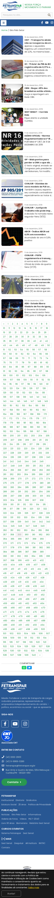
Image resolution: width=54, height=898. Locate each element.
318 (17, 508)
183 (37, 422)
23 (27, 332)
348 (35, 526)
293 (33, 491)
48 (36, 345)
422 (47, 573)
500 (43, 629)
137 (11, 397)
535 (47, 650)
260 (48, 470)
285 (27, 487)
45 (17, 345)
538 (19, 655)
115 (10, 384)
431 (19, 581)
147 (32, 401)
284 (19, 487)
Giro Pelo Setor (19, 814)
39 (28, 341)
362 (40, 534)
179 (11, 422)
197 (38, 431)
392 (19, 556)
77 (16, 362)
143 (4, 401)
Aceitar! (11, 893)
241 (4, 461)
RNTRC (42, 843)
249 (20, 465)
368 (34, 538)
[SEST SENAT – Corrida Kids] (27, 125)
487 (36, 620)
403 (5, 564)
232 (40, 452)
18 (47, 328)
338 (12, 521)
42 (46, 341)
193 (11, 431)
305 (19, 500)
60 (10, 354)
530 (12, 650)
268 (5, 478)
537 (12, 655)
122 (4, 388)
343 (48, 521)
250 (27, 465)
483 (5, 620)
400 (27, 560)
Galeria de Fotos (9, 818)
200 (12, 435)
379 (20, 547)
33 (40, 336)
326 (26, 513)
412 (25, 569)
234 (5, 457)
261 (4, 474)
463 (35, 603)
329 (48, 513)
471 (4, 612)
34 (45, 336)
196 (31, 431)
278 (27, 483)
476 (42, 612)
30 (22, 336)
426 (27, 577)
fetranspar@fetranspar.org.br (20, 765)
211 (40, 440)
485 (20, 620)
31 (28, 336)
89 (41, 366)
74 (47, 358)
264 (26, 474)
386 (20, 551)
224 (33, 448)
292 (26, 491)
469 (36, 607)
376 (48, 543)
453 (5, 599)
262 (11, 474)
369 (42, 538)
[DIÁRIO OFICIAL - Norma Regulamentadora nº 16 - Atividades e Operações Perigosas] (27, 149)
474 (27, 612)
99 (4, 375)
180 (18, 422)
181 (24, 422)
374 (33, 543)
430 (13, 581)
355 (40, 530)
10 (4, 328)
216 (24, 444)
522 (5, 646)
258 (34, 470)
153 (23, 405)
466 (13, 607)
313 (31, 504)
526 (33, 646)
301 (41, 495)
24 (33, 332)
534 (40, 650)
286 (34, 487)
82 (47, 362)
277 (19, 483)
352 (18, 530)
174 (24, 418)
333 (25, 517)
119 (34, 384)
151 (11, 405)
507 (48, 633)
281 (48, 483)
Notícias (5, 814)
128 (44, 388)
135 (43, 392)
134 (36, 392)
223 (25, 448)
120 (40, 384)
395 (41, 556)
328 (41, 513)
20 (10, 332)
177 (44, 418)
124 (17, 388)
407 (36, 564)
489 (5, 624)
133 (30, 392)
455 (20, 599)
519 (31, 642)
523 (12, 646)
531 (19, 650)
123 (11, 388)
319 (24, 508)
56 (33, 349)
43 (4, 345)
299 (27, 495)
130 (11, 392)
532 (26, 650)
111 (37, 379)
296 (5, 495)
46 (23, 345)
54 (21, 349)
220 (5, 448)
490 (13, 624)
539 (26, 655)
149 (46, 401)
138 (17, 397)
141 (38, 397)
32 (34, 336)
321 (38, 508)
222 (18, 448)
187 (18, 427)
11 (9, 328)
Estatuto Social (8, 804)
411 (19, 569)
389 (42, 551)
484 (13, 620)
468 (28, 607)
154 (30, 405)
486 (28, 620)
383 (48, 547)
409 (5, 569)
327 (33, 513)
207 (12, 440)
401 (34, 560)
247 (5, 465)
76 (10, 362)
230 (26, 452)
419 (25, 573)
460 (13, 603)
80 (35, 362)
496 (13, 629)
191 (45, 427)
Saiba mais (33, 887)
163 (44, 409)
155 (36, 405)
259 (41, 470)
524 (19, 646)
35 (4, 341)
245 (34, 461)
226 (47, 448)
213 (4, 444)
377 (5, 547)
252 (41, 465)
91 (4, 371)
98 (47, 371)
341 (33, 521)
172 (10, 418)
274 (48, 478)
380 (27, 547)
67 (4, 358)
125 (24, 388)
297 (12, 495)
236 (19, 457)
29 (16, 336)
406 (28, 564)
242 (12, 461)
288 (49, 487)
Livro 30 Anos (7, 823)
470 (43, 607)
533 (33, 650)
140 (31, 397)
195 (24, 431)
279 (34, 483)
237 (26, 457)
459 (5, 603)
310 (12, 504)
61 (16, 354)
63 (28, 354)
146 (25, 401)
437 (20, 586)
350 (5, 530)
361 (33, 534)
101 (17, 375)
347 (28, 526)
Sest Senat (28, 833)
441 (5, 590)
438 (27, 586)
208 (20, 440)
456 (27, 599)
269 (12, 478)
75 (4, 362)
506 (41, 633)
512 (31, 637)
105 (43, 375)
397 (5, 560)
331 (11, 517)
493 (35, 624)
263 (19, 474)
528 (48, 646)
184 (44, 422)
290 (12, 491)
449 (21, 594)
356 (47, 530)
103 (30, 375)
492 (27, 624)
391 (12, 556)
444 (27, 590)
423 (5, 577)
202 (26, 435)
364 (5, 538)
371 (12, 543)
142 (44, 397)
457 (35, 599)
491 (20, 624)
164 (4, 414)
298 (20, 495)
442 (12, 590)
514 (45, 637)
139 (24, 397)
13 (19, 328)
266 (41, 474)
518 (24, 642)
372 (19, 543)
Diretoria (20, 800)
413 (32, 569)
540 (34, 655)
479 (20, 616)
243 (19, 461)
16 (36, 328)
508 (5, 637)
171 (4, 418)
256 (19, 470)
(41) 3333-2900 (13, 757)
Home (4, 30)
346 (20, 526)
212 (46, 440)
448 (13, 594)
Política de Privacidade (39, 804)
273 (41, 478)
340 (27, 521)
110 (31, 379)
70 (23, 358)
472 (12, 612)
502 (11, 633)
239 (41, 457)
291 (19, 491)
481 (35, 616)
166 (18, 414)
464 (42, 603)
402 (42, 560)
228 (12, 452)
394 (33, 556)
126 (30, 388)
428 (42, 577)
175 (30, 418)
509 (12, 637)
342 (41, 521)
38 (22, 341)
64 (34, 354)
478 (13, 616)
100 (11, 375)
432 (27, 581)
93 (16, 371)
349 (42, 526)
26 (45, 332)
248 (13, 465)
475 (35, 612)
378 (12, 547)
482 (42, 616)
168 (31, 414)
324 (12, 513)
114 (4, 384)
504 (26, 633)
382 (41, 547)
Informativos (34, 814)
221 (11, 448)
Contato (13, 782)
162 (37, 409)
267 (48, 474)
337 (5, 521)
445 (35, 590)
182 (31, 422)
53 (15, 349)
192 (4, 431)
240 (48, 457)
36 (10, 341)
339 (19, 521)
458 (42, 599)
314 (37, 504)
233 (47, 452)
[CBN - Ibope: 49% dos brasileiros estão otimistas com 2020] (27, 101)
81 (41, 362)
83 (4, 366)
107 (11, 379)
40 (34, 341)
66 (46, 354)
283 (12, 487)
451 (35, 594)
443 (20, 590)
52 (9, 349)
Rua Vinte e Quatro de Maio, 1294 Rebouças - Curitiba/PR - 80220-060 (28, 771)
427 (35, 577)
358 (12, 534)
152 (17, 405)
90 (47, 366)
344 (5, 526)
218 (37, 444)
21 (15, 332)
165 (11, 414)
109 (25, 379)
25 (39, 332)
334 (33, 517)
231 (33, 452)
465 (5, 607)
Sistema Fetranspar (11, 833)
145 (18, 401)
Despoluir (18, 843)
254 (5, 470)
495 (5, 629)
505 (33, 633)
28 (10, 336)
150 (4, 405)
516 (11, 642)
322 (45, 508)
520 (38, 642)
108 (18, 379)
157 (4, 409)
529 (5, 650)
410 (12, 569)
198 (45, 431)
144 (11, 401)
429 (5, 581)
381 (34, 547)
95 (28, 371)
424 (13, 577)
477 (5, 616)
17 (41, 328)
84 (10, 366)
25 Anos (22, 804)
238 (34, 457)
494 (42, 624)
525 (26, 646)
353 (25, 530)
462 (27, 603)
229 (19, 452)
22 (21, 332)
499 (36, 629)
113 (49, 379)
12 (14, 328)
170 (45, 414)
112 (43, 379)
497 (20, 629)
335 (40, 517)
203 (33, 435)
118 (28, 384)
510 (19, 637)
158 (11, 409)
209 (27, 440)
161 (31, 409)
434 (42, 581)
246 (41, 461)
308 (41, 500)
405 (20, 564)
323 (5, 513)
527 (40, 646)
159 (17, 409)
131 (17, 392)
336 (47, 517)
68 (10, 358)
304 (12, 500)
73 (40, 358)
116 (16, 384)
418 (18, 573)
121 (47, 384)
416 (4, 573)
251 (34, 465)
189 (31, 427)
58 (45, 349)
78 (23, 362)
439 (35, 586)
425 (20, 577)
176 (37, 418)
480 (28, 616)
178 (4, 422)
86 (23, 366)
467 (20, 607)
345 (13, 526)
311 (18, 504)
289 (5, 491)
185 (4, 427)
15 (30, 328)
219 (44, 444)
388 (34, 551)
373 (26, 543)
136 (4, 397)
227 (5, 452)
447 (5, 594)
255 (12, 470)
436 (12, 586)
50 (48, 345)
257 (26, 470)
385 (12, 551)
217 (31, 444)
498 (28, 629)
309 (5, 504)
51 (4, 349)
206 (5, 440)
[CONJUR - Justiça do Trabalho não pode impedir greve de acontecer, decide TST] (27, 221)
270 (20, 478)
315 (44, 504)
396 (48, 556)
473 (19, 612)
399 (20, 560)
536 (5, 655)
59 (4, 354)
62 (22, 354)
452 (42, 594)
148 (39, 401)
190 (38, 427)
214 (11, 444)
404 (13, 564)
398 (12, 560)
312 (24, 504)
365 (12, 538)
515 (4, 642)
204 (40, 435)
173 (17, 418)
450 (28, 594)
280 (41, 483)
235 (12, 457)
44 (10, 345)
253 (48, 465)
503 (19, 633)
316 (4, 508)
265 (33, 474)
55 (27, 349)
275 (5, 483)
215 (17, 444)
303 (5, 500)
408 (43, 564)
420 (33, 573)
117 (22, 384)
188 (24, 427)
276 (12, 483)
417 (11, 573)
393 (26, 556)
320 (31, 508)
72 (34, 358)
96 (34, 371)
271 (26, 478)
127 (37, 388)
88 (35, 366)
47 (29, 345)
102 (23, 375)
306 (27, 500)
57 (39, 349)
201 (18, 435)
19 (4, 332)
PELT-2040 (34, 818)
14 (25, 328)
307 (34, 500)
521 (44, 642)
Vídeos (23, 818)
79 (29, 362)
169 (38, 414)
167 (25, 414)
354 (33, 530)
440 (42, 586)
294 (41, 491)
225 (40, 448)
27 (4, 336)
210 (34, 440)
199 (4, 435)
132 (23, 392)
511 (25, 637)
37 (16, 341)
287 (41, 487)
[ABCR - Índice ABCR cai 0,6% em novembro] (27, 245)
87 (29, 366)
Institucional (7, 800)
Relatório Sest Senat (40, 823)
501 (4, 633)
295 (48, 491)
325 (19, 513)
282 (5, 487)
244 (27, 461)
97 (40, 371)
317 (11, 508)
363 (48, 534)
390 (5, 556)
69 (17, 358)
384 (5, 551)
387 (27, 551)
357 (5, 534)
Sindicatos (31, 800)
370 (5, 543)
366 (20, 538)
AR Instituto (31, 843)
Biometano (22, 823)
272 (33, 478)
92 (10, 371)
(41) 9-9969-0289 (15, 761)
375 (41, 543)
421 (39, 573)
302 (48, 495)
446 (43, 590)
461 (20, 603)
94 (22, 371)
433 (34, 581)
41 (41, 341)
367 (27, 538)
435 (5, 586)
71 (29, 358)
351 (11, 530)
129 (4, 392)
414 (39, 569)
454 (13, 599)
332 (18, 517)
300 (34, 495)
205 (47, 435)
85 (17, 366)
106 (4, 379)
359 (19, 534)
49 (42, 345)
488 (43, 620)
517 (17, 642)
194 (18, 431)
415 (46, 569)
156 (43, 405)
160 (24, 409)
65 (40, 354)
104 (37, 375)
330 (5, 517)
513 (38, 637)
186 (11, 427)
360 (27, 534)
